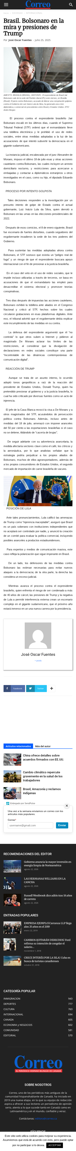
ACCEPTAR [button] (54, 1145)
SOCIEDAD (17, 13)
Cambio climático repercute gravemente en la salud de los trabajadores (43, 776)
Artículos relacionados (18, 746)
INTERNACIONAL (34, 13)
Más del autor (43, 746)
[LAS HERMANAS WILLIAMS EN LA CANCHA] (12, 883)
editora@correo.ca (46, 1118)
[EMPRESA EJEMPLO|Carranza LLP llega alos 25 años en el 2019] (12, 927)
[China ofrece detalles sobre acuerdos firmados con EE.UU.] (12, 759)
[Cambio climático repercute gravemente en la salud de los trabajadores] (12, 776)
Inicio (6, 13)
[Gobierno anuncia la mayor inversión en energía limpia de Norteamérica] (12, 866)
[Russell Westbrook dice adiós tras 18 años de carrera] (12, 900)
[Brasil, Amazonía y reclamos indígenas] (12, 793)
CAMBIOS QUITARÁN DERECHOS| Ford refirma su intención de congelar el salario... (47, 943)
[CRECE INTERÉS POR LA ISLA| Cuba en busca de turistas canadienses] (12, 961)
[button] (71, 4)
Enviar (62, 825)
